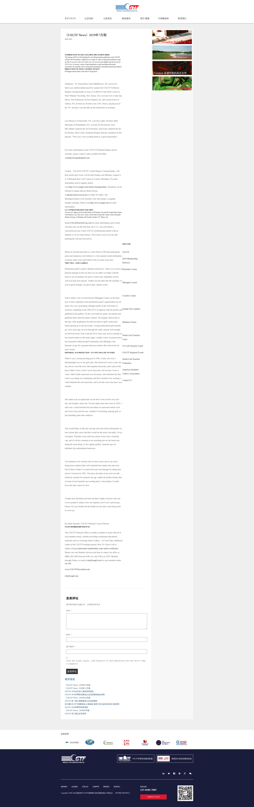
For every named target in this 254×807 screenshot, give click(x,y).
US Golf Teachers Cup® (133, 346)
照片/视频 (144, 18)
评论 (69, 610)
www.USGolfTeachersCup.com (78, 223)
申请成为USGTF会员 (153, 797)
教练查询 (126, 18)
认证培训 (89, 18)
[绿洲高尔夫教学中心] (108, 745)
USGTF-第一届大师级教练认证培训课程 (81, 701)
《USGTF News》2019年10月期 (77, 698)
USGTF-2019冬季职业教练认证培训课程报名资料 (85, 695)
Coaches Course (129, 296)
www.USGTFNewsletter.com (77, 569)
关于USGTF (70, 18)
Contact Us (127, 380)
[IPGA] (89, 745)
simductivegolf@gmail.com (78, 158)
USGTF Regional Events (133, 352)
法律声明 (96, 787)
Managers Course (129, 282)
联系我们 (182, 18)
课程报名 (106, 787)
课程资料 (64, 787)
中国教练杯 (163, 18)
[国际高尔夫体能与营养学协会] (181, 745)
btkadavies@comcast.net (77, 195)
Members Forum (129, 322)
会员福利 (74, 787)
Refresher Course (129, 269)
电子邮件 (71, 646)
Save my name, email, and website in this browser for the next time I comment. (106, 662)
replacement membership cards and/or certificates (97, 548)
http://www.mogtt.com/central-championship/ (87, 187)
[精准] (163, 745)
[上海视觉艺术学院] (126, 745)
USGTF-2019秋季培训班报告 (76, 707)
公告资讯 (107, 18)
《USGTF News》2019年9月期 (77, 710)
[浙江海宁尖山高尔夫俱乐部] (71, 745)
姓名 (69, 634)
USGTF (125, 252)
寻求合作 (85, 787)
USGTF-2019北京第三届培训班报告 (79, 691)
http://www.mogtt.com (99, 203)
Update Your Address (131, 309)
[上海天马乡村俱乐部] (144, 745)
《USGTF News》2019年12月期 (77, 685)
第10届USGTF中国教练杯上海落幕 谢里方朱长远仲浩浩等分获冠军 (92, 704)
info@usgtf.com (94, 560)
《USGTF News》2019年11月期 (77, 688)
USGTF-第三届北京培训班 (75, 714)
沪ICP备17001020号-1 (122, 793)
